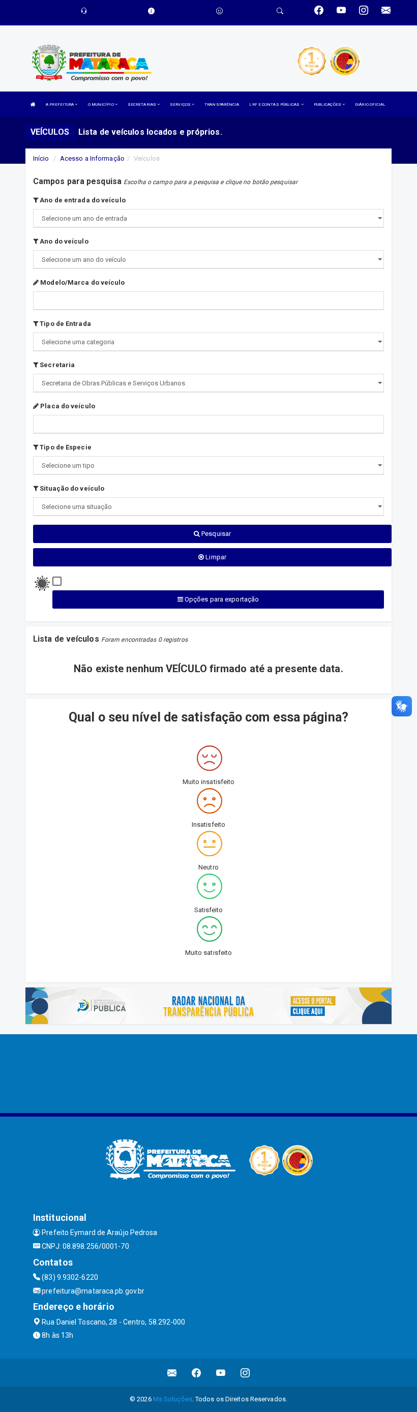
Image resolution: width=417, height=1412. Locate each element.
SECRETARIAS (142, 104)
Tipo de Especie (65, 447)
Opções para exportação (221, 599)
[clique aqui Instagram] (245, 1372)
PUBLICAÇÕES (328, 104)
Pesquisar (215, 533)
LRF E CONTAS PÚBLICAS (275, 104)
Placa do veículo (67, 406)
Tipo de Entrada (64, 323)
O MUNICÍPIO (101, 104)
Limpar (215, 557)
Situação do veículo (71, 488)
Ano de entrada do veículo (82, 200)
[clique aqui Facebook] (196, 1372)
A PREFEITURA (60, 104)
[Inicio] (33, 104)
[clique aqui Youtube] (221, 1372)
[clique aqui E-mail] (172, 1372)
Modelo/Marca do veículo (82, 282)
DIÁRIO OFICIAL (370, 104)
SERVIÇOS (181, 104)
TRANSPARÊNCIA (221, 104)
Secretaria (56, 365)
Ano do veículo (63, 241)
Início (41, 158)
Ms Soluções (172, 1399)
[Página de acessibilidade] (219, 11)
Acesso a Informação (92, 158)
